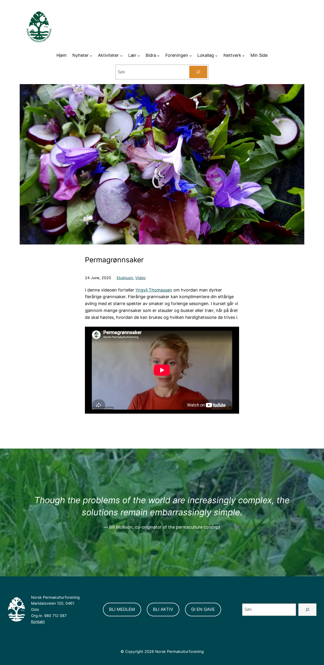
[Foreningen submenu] (190, 55)
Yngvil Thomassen (153, 289)
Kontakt (38, 621)
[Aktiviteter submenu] (121, 55)
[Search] (198, 72)
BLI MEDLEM (122, 609)
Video (140, 277)
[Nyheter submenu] (91, 55)
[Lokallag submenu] (216, 55)
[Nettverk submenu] (243, 55)
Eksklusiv (125, 277)
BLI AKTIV (163, 609)
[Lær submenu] (138, 55)
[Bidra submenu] (158, 55)
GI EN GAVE (203, 609)
